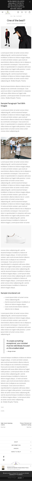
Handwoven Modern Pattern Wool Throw (18, 467)
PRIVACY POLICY (12, 477)
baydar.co (8, 12)
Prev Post (3, 427)
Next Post (29, 427)
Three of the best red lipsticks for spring (25, 424)
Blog (14, 16)
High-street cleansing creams (6, 424)
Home (11, 16)
